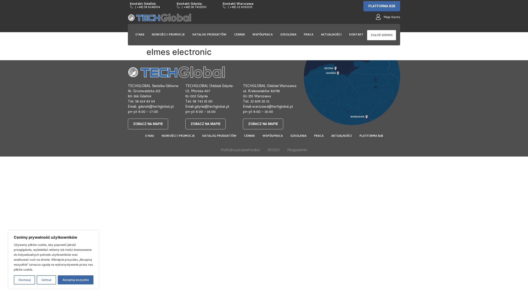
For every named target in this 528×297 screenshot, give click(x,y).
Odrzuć (46, 280)
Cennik (239, 35)
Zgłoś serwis (382, 35)
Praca (308, 35)
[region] (53, 260)
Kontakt (356, 35)
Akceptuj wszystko (75, 280)
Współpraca (262, 35)
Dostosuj (25, 280)
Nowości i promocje (168, 35)
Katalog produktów (209, 35)
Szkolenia (288, 35)
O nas (139, 35)
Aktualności (331, 35)
